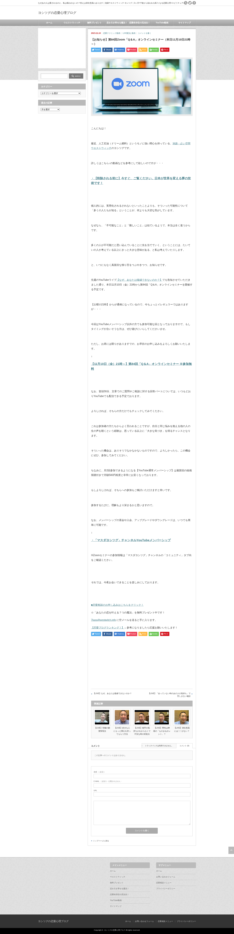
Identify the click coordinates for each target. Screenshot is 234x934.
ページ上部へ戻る (231, 850)
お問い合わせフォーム (165, 877)
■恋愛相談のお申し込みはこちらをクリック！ (117, 605)
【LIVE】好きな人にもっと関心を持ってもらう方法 (122, 731)
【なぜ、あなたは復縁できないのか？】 (139, 280)
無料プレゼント (94, 22)
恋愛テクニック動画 (111, 33)
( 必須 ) (99, 772)
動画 (133, 33)
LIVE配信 (127, 33)
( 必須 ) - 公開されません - (108, 781)
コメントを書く (144, 33)
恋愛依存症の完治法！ (139, 22)
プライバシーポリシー (165, 888)
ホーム (49, 22)
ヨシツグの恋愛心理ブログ (57, 12)
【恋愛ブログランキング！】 (107, 627)
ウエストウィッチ (72, 22)
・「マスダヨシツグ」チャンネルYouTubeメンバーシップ (131, 540)
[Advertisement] (62, 48)
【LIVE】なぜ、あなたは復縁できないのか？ (112, 693)
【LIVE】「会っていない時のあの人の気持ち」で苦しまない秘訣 (169, 694)
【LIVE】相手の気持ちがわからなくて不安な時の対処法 (142, 731)
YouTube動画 (162, 22)
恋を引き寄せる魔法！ (117, 22)
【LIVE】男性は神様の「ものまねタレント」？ (161, 731)
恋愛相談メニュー (163, 883)
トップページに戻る (101, 841)
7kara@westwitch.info (103, 620)
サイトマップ (184, 22)
